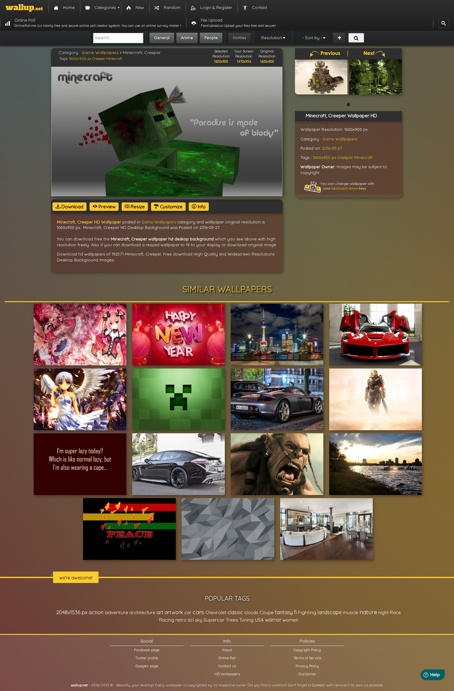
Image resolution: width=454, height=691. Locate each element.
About (227, 649)
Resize (137, 207)
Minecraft (114, 58)
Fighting (307, 612)
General (162, 37)
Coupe (266, 612)
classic (235, 612)
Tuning (246, 620)
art (160, 612)
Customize (171, 207)
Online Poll (227, 658)
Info (201, 207)
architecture (142, 612)
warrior (273, 620)
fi (295, 612)
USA (259, 620)
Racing (166, 620)
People (211, 37)
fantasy (284, 612)
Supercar (214, 620)
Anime (187, 37)
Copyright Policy (307, 649)
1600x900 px (80, 58)
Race (395, 612)
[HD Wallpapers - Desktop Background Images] (24, 7)
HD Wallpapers (227, 674)
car (187, 612)
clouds (251, 612)
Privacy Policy (307, 666)
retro (181, 620)
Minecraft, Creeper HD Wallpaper (89, 221)
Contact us (227, 666)
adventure (116, 612)
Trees (232, 620)
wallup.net (79, 685)
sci (191, 620)
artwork (174, 612)
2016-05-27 (332, 148)
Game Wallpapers (100, 52)
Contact (318, 685)
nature (368, 612)
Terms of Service (307, 658)
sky (198, 620)
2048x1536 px (71, 612)
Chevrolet (215, 612)
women (290, 620)
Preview (106, 207)
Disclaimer (307, 674)
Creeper (98, 58)
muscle (350, 612)
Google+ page (147, 666)
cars (198, 612)
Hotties (239, 37)
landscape (329, 612)
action (96, 612)
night (383, 612)
